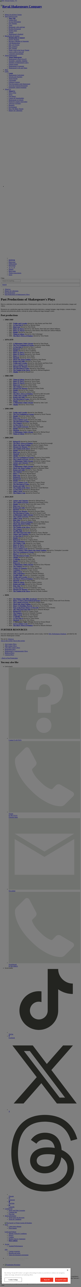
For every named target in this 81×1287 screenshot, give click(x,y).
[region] (36, 1276)
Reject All (46, 1279)
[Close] (67, 1270)
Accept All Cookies (61, 1279)
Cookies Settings (13, 1279)
